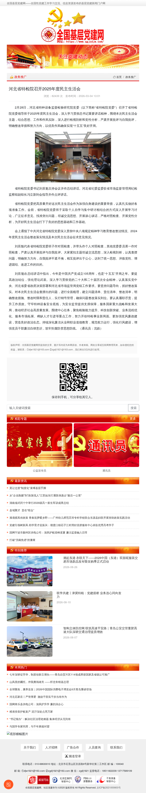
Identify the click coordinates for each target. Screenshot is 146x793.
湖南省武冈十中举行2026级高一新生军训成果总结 (39, 503)
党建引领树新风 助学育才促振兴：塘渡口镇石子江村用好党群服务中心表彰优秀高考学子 (62, 525)
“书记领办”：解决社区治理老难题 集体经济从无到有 (40, 719)
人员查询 (95, 747)
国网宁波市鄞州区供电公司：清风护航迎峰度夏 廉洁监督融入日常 (48, 532)
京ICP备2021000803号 (109, 787)
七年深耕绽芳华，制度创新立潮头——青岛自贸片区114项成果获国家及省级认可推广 (60, 674)
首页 (119, 77)
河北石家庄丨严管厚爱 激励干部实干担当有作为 (38, 697)
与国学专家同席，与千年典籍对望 (29, 726)
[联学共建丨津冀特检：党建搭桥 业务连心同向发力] (29, 606)
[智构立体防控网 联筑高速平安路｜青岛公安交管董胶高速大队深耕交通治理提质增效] (29, 642)
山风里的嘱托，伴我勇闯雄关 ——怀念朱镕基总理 (39, 682)
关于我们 (30, 747)
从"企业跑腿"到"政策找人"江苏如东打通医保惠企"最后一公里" (46, 495)
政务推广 (130, 77)
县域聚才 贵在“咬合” (22, 510)
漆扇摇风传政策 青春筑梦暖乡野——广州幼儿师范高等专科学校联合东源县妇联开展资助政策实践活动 (70, 517)
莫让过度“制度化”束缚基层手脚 (28, 488)
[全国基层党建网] (73, 24)
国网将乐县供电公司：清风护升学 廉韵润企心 (36, 704)
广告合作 (73, 747)
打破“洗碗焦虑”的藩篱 (22, 540)
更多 (133, 418)
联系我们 (116, 747)
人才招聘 (51, 747)
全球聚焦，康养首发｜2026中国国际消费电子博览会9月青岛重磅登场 (51, 689)
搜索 (134, 408)
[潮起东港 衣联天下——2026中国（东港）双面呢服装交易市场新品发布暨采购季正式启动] (29, 571)
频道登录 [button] (74, 756)
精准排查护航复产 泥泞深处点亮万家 (31, 711)
